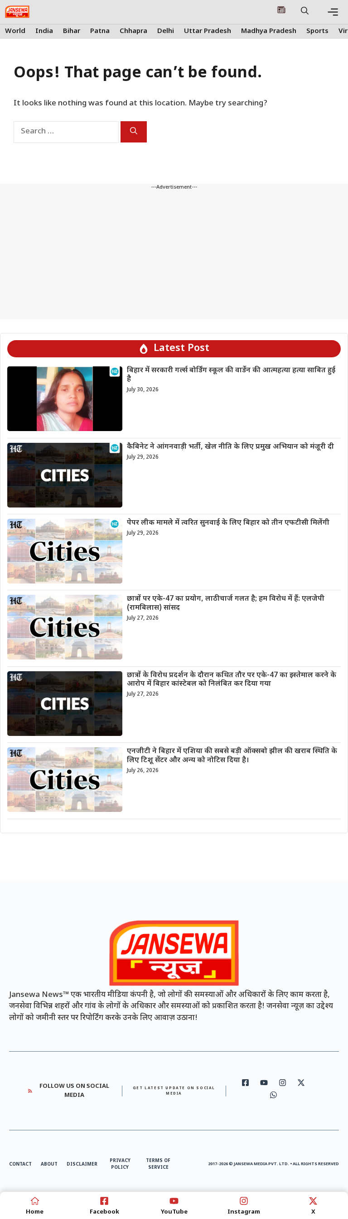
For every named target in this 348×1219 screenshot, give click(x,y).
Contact (20, 1164)
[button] (305, 11)
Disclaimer (82, 1164)
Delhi (165, 31)
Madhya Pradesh (268, 31)
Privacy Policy (120, 1164)
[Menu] (333, 12)
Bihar (71, 31)
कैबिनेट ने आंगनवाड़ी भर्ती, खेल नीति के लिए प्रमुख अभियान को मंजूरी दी (230, 447)
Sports (317, 31)
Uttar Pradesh (207, 31)
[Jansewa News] (17, 11)
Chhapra (133, 31)
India (44, 31)
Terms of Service (158, 1164)
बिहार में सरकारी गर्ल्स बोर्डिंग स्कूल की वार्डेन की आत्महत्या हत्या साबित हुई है (231, 375)
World (15, 31)
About (49, 1164)
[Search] (134, 131)
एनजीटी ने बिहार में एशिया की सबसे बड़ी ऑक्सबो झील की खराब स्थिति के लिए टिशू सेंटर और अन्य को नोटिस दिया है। (232, 756)
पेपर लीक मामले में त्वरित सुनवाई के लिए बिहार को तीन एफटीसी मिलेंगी (228, 523)
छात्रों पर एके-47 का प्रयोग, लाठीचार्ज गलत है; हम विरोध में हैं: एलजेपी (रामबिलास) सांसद (225, 603)
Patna (100, 31)
